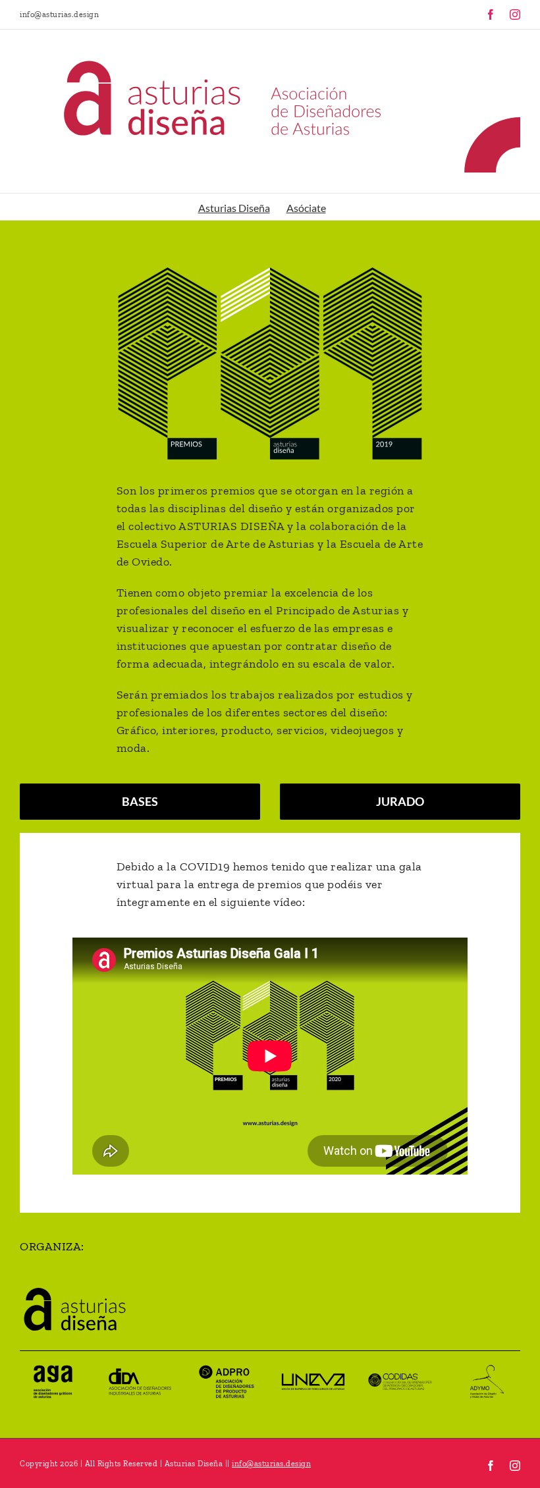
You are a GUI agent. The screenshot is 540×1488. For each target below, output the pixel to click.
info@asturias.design (59, 14)
